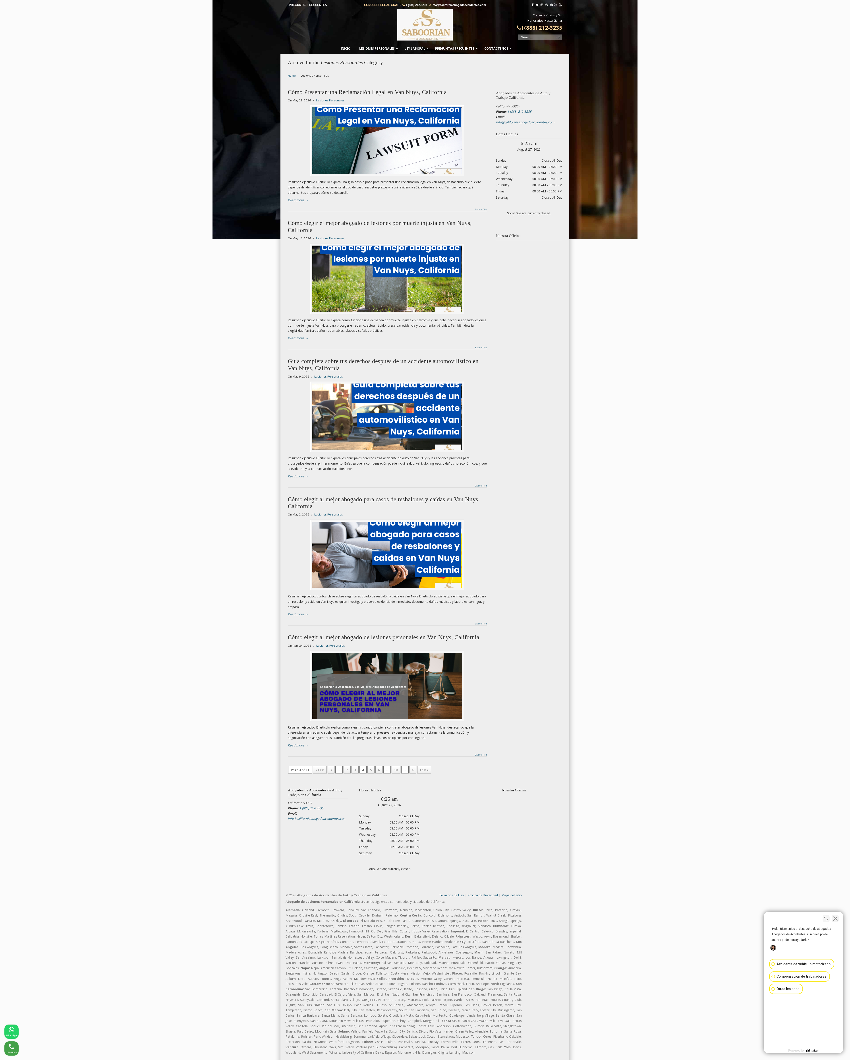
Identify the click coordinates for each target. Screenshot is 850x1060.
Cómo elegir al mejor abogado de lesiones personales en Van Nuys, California (383, 637)
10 (396, 770)
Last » (424, 770)
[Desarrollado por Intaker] (812, 1050)
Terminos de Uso (451, 895)
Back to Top (481, 209)
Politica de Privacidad (483, 895)
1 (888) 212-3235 (416, 5)
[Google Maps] (552, 5)
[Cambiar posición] (826, 918)
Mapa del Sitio (511, 895)
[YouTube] (560, 5)
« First (319, 770)
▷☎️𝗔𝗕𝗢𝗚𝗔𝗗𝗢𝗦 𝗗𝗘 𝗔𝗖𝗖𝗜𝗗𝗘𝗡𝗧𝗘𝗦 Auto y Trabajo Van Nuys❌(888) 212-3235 (425, 25)
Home (292, 76)
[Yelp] (556, 5)
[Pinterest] (547, 5)
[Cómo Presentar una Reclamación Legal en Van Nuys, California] (387, 140)
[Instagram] (542, 5)
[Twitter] (537, 5)
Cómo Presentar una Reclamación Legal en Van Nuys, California (367, 92)
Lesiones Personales (330, 100)
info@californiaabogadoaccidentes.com (459, 5)
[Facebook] (532, 5)
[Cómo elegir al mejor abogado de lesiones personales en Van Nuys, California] (387, 686)
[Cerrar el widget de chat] (835, 918)
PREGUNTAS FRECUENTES (308, 5)
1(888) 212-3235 (541, 27)
